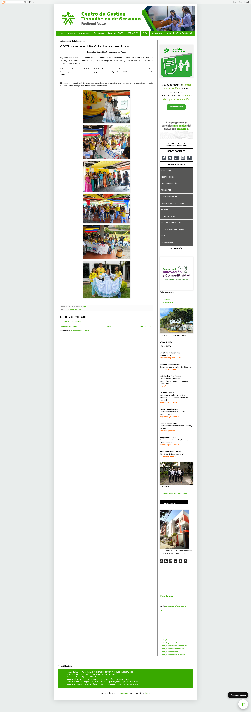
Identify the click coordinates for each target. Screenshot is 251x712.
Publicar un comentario (72, 321)
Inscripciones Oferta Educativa (173, 637)
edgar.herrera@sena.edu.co (175, 606)
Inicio (60, 33)
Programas (99, 33)
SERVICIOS (133, 33)
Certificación (166, 299)
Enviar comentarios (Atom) (79, 331)
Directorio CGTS (115, 33)
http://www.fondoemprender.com (174, 646)
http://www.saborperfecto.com (173, 649)
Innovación (157, 33)
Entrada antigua (146, 327)
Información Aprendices (73, 309)
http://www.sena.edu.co (171, 652)
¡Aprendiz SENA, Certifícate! (179, 33)
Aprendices (84, 33)
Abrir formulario (176, 107)
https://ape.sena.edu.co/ (171, 643)
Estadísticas (166, 596)
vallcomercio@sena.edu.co (169, 611)
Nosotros (71, 33)
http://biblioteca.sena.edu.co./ (173, 640)
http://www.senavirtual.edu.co (173, 655)
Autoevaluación (167, 302)
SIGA (145, 33)
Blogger (147, 693)
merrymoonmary (122, 693)
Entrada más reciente (69, 327)
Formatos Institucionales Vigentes (174, 494)
